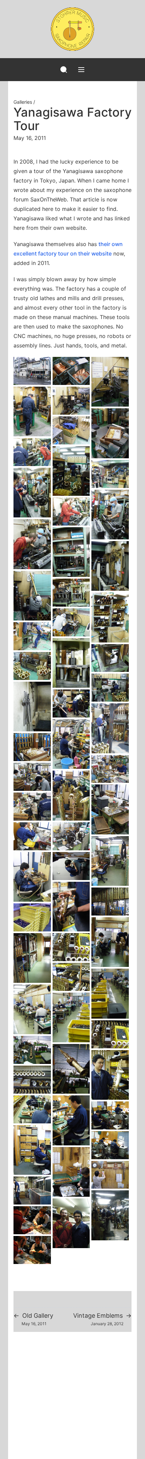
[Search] (63, 69)
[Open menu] (81, 69)
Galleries (22, 102)
